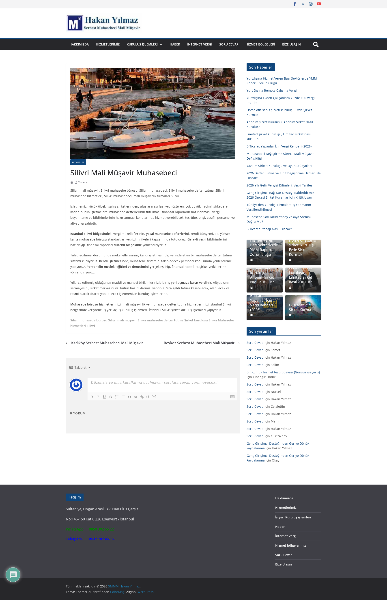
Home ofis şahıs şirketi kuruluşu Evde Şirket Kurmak (302, 247)
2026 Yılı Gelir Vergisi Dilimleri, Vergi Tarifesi (280, 185)
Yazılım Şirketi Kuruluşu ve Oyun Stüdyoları (279, 166)
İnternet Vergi (199, 44)
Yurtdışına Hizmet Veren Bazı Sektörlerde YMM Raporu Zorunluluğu (264, 245)
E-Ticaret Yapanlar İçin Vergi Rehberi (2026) (279, 146)
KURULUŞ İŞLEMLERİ (142, 44)
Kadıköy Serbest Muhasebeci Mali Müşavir (107, 342)
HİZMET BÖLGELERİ (260, 44)
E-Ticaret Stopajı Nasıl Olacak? (269, 229)
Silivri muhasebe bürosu (88, 320)
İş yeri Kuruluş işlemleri (293, 517)
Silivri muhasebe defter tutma (160, 320)
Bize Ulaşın (291, 44)
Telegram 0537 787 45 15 (90, 539)
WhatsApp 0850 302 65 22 (90, 529)
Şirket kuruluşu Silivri (200, 320)
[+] (154, 396)
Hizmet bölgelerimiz (290, 545)
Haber (175, 44)
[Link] (142, 397)
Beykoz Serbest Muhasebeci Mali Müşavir (199, 342)
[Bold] (92, 397)
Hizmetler (78, 162)
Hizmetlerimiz (108, 44)
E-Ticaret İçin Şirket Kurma (300, 307)
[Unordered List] (123, 397)
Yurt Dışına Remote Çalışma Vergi (272, 90)
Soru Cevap (229, 44)
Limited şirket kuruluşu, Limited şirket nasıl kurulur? (300, 275)
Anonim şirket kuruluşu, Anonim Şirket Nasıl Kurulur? (262, 275)
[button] (160, 44)
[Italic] (98, 397)
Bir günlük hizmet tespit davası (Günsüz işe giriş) (283, 372)
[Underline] (104, 397)
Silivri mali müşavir (122, 320)
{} (147, 396)
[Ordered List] (117, 397)
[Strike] (111, 397)
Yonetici (83, 182)
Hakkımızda (79, 44)
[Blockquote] (129, 397)
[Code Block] (136, 397)
